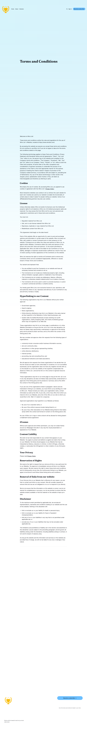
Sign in (70, 9)
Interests (21, 9)
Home (12, 9)
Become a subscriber (79, 9)
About (16, 9)
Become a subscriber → (69, 698)
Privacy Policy (50, 189)
